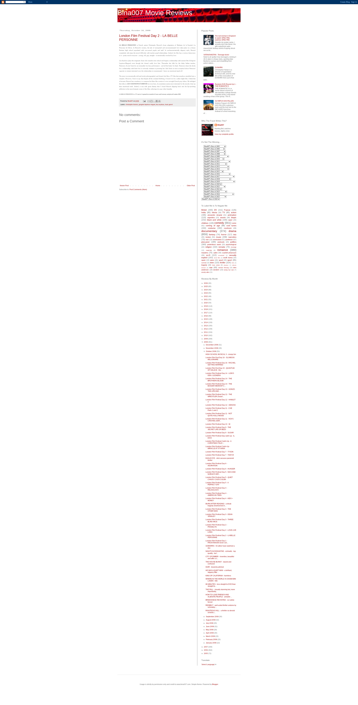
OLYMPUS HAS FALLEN (224, 101)
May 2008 (210, 630)
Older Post (191, 186)
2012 (206, 329)
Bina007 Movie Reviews (154, 13)
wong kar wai (229, 270)
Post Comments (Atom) (138, 189)
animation (232, 215)
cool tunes (231, 225)
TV (223, 212)
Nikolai (214, 213)
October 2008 (211, 351)
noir (207, 240)
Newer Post (124, 186)
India (203, 212)
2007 (206, 647)
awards (223, 218)
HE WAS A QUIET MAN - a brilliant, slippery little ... (219, 571)
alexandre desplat (215, 215)
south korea (227, 258)
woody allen (205, 272)
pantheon (229, 240)
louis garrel (169, 104)
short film (217, 258)
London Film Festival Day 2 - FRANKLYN (216, 526)
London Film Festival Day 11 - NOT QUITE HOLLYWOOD (219, 414)
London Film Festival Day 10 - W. (218, 424)
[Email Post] (144, 101)
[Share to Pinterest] (159, 101)
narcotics (232, 237)
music (218, 237)
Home (158, 186)
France (227, 210)
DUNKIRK (219, 67)
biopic (233, 217)
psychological (231, 245)
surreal (203, 263)
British (204, 210)
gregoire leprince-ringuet (147, 104)
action (233, 212)
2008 (206, 342)
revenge (233, 247)
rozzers (204, 253)
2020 (206, 303)
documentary (209, 231)
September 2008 (212, 617)
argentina (211, 218)
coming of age (213, 225)
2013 (206, 326)
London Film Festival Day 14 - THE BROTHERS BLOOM (219, 380)
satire (215, 253)
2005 (206, 653)
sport (229, 260)
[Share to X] (154, 101)
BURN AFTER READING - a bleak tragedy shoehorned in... (218, 505)
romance (222, 249)
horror (224, 234)
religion (208, 247)
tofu (233, 263)
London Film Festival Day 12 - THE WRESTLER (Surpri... (219, 395)
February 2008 (211, 639)
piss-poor (205, 242)
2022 (206, 296)
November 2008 (212, 348)
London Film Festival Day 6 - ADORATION (216, 464)
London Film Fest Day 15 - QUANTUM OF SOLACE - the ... (220, 369)
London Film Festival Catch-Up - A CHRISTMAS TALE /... (218, 442)
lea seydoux (160, 104)
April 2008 (210, 633)
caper (230, 220)
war (211, 267)
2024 (206, 290)
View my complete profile (224, 134)
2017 (206, 313)
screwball (221, 255)
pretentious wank (214, 245)
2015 (206, 319)
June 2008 (210, 626)
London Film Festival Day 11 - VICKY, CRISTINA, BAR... (220, 420)
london (208, 237)
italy (234, 235)
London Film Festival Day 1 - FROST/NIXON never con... (217, 542)
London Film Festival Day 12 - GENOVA (221, 405)
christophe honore (132, 104)
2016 (206, 316)
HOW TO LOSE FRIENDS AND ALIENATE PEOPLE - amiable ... (219, 596)
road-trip (209, 250)
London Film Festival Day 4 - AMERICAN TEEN (216, 494)
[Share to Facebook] (156, 101)
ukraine (226, 265)
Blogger (215, 684)
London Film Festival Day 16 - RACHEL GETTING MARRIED (221, 364)
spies (212, 260)
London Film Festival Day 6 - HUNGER (220, 469)
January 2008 (211, 643)
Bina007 (220, 125)
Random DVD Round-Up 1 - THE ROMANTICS (225, 85)
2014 (206, 322)
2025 (206, 286)
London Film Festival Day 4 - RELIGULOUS (216, 489)
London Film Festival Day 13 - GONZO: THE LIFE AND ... (220, 390)
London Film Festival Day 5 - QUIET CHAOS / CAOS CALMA (219, 478)
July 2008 (210, 623)
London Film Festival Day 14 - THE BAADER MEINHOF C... (219, 385)
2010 (206, 335)
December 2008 (212, 345)
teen (212, 262)
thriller (222, 262)
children (204, 223)
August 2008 (211, 620)
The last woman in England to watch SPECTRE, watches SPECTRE (225, 38)
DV (215, 210)
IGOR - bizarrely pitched (215, 567)
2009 (206, 339)
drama (232, 231)
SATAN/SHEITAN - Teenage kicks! (216, 55)
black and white (214, 220)
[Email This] (148, 101)
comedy (219, 222)
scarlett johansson (229, 253)
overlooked (217, 240)
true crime (216, 265)
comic (234, 223)
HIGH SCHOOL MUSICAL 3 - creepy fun (221, 354)
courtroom (228, 228)
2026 (206, 283)
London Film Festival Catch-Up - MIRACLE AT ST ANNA (218, 447)
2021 (206, 300)
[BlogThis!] (151, 101)
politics (233, 242)
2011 (206, 332)
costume (211, 228)
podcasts (221, 242)
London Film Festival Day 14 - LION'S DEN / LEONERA (220, 374)
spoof (221, 260)
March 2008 (210, 636)
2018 (206, 309)
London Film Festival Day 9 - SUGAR (220, 433)
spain (203, 260)
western (216, 270)
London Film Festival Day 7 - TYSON (219, 452)
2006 (206, 650)
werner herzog (223, 267)
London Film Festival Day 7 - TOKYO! (220, 455)
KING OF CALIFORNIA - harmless (218, 576)
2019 (206, 306)
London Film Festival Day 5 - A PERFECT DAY (217, 484)
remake (221, 247)
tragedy (204, 265)
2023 (206, 293)
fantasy (212, 234)
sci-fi (208, 255)
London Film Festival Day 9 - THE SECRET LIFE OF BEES (218, 428)
